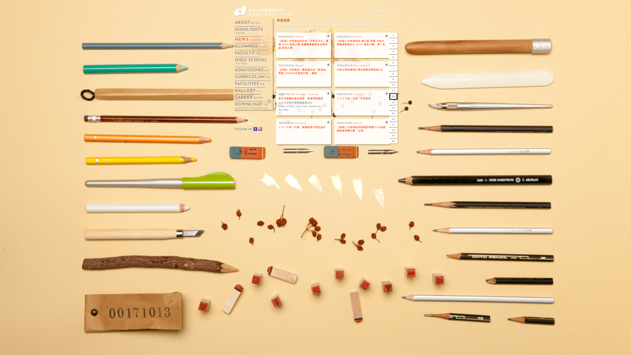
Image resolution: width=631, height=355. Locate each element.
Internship (321, 25)
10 (393, 84)
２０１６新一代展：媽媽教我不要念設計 (302, 127)
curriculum (252, 77)
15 (393, 113)
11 (393, 90)
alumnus (251, 46)
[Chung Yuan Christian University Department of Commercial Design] (266, 10)
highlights (249, 31)
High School (251, 61)
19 (393, 135)
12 (393, 96)
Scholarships (288, 30)
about (247, 23)
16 (393, 119)
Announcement (307, 20)
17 (393, 124)
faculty (247, 53)
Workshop (285, 25)
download (251, 104)
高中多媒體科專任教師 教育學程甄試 (301, 98)
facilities (250, 84)
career (249, 98)
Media (309, 30)
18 (393, 130)
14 (393, 107)
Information (334, 20)
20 (393, 141)
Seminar (360, 25)
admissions (252, 70)
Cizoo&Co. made (245, 123)
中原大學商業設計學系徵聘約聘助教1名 (360, 69)
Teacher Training (362, 20)
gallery (248, 91)
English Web (382, 11)
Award (303, 25)
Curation (342, 25)
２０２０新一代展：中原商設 (354, 98)
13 (393, 102)
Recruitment (382, 25)
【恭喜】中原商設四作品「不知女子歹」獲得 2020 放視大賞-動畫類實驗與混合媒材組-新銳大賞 (303, 44)
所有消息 (283, 20)
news (248, 40)
